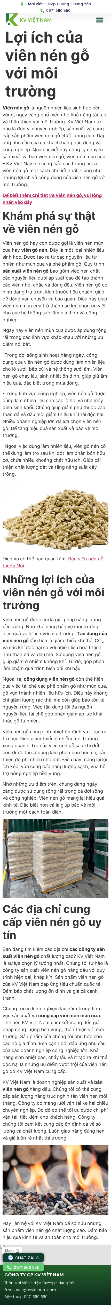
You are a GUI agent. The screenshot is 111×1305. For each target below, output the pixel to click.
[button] (100, 20)
